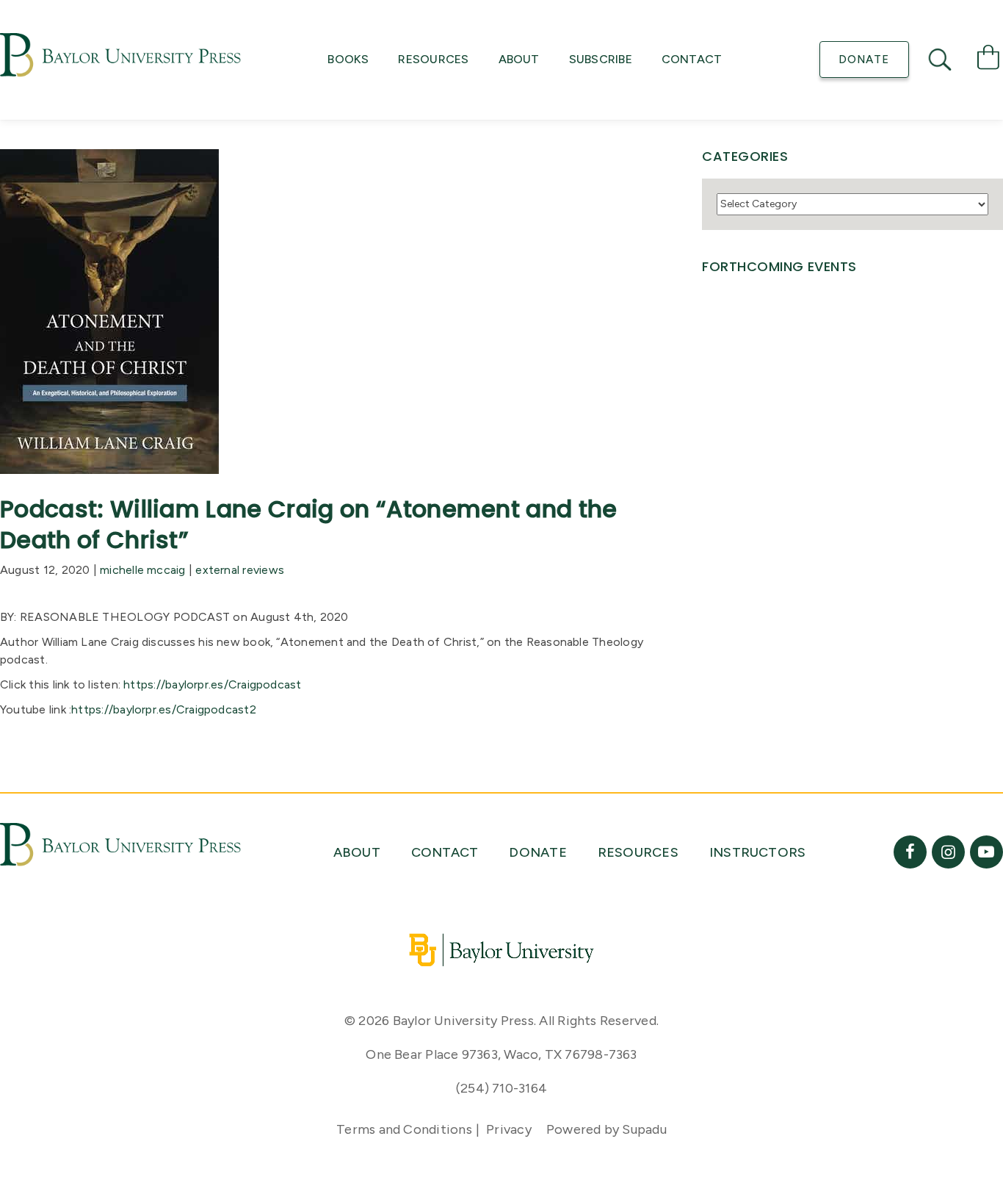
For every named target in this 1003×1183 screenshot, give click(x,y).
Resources (433, 59)
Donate (864, 59)
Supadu (644, 1129)
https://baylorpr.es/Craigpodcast (212, 684)
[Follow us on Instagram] (948, 852)
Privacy (509, 1129)
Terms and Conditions (404, 1129)
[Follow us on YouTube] (986, 852)
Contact (692, 59)
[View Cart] (988, 60)
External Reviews (239, 570)
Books (348, 59)
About (519, 59)
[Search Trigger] (941, 59)
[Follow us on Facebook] (910, 852)
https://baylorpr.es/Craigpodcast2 (163, 709)
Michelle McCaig (142, 570)
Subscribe (600, 59)
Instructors (757, 852)
